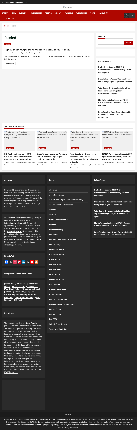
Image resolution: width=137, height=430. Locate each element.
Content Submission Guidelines (62, 239)
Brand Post (10, 148)
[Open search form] (121, 16)
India (13, 13)
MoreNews (62, 427)
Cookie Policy (54, 244)
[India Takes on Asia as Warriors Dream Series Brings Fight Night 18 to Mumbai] (52, 141)
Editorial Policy (55, 264)
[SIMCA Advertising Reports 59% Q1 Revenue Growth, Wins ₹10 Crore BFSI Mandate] (117, 141)
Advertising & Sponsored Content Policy (66, 200)
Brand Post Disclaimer (58, 219)
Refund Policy (55, 314)
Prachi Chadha (10, 162)
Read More (11, 63)
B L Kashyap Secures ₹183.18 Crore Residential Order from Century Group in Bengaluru (114, 70)
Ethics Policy (54, 274)
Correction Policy (56, 249)
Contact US (67, 414)
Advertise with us (56, 195)
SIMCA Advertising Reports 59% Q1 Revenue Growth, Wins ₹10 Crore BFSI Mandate (114, 103)
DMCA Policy (54, 259)
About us (104, 13)
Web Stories (36, 13)
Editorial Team (55, 269)
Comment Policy (56, 230)
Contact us (9, 18)
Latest (5, 13)
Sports (58, 13)
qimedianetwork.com (14, 223)
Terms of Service (31, 369)
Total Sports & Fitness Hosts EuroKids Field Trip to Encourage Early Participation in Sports (114, 91)
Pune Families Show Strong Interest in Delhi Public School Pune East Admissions (114, 115)
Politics (48, 13)
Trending (69, 13)
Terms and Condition (58, 329)
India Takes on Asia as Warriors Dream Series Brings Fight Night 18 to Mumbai (52, 157)
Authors (52, 215)
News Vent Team (11, 53)
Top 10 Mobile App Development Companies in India (37, 49)
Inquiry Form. (16, 245)
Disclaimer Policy (56, 254)
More (92, 13)
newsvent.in (27, 217)
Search (101, 36)
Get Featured (54, 284)
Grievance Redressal (57, 289)
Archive (52, 210)
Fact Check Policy (56, 279)
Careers (52, 224)
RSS (131, 16)
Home (6, 26)
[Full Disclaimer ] (11, 372)
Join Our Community (58, 299)
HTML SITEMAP (55, 294)
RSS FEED (53, 319)
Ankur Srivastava (14, 231)
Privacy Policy (55, 309)
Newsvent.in (19, 190)
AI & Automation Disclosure (61, 205)
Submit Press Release (58, 324)
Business (22, 13)
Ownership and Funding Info (61, 304)
